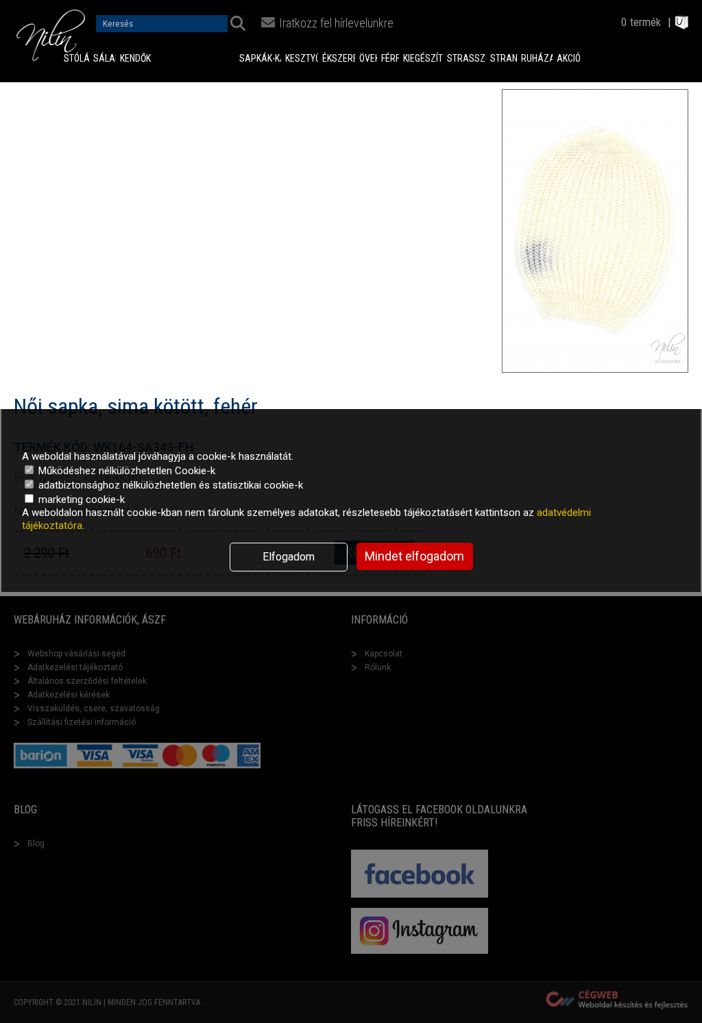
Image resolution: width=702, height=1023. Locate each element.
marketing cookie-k (80, 499)
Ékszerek (338, 58)
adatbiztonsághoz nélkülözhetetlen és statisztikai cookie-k (169, 485)
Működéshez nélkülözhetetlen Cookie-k (125, 471)
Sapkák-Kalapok (260, 58)
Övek (368, 58)
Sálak (104, 58)
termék (645, 22)
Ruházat (536, 58)
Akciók (569, 58)
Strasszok (466, 58)
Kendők (126, 58)
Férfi (390, 58)
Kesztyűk (301, 58)
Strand (504, 58)
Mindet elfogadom (414, 556)
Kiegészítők (423, 58)
